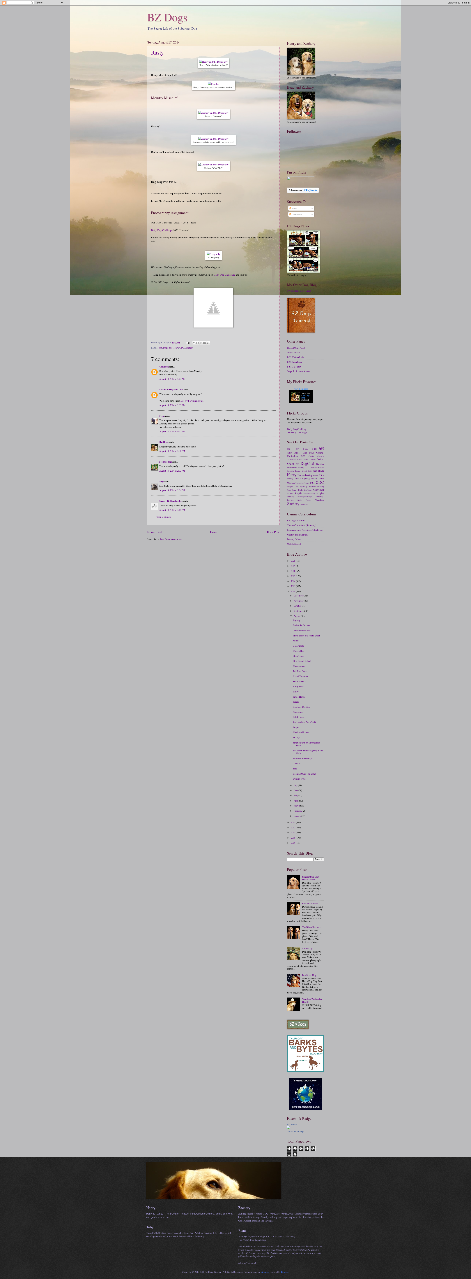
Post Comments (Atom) (171, 539)
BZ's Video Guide (295, 357)
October (298, 605)
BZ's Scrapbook (294, 361)
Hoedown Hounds (301, 732)
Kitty (321, 475)
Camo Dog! (307, 948)
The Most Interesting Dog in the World (308, 752)
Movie (306, 483)
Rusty (157, 52)
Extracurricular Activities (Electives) (305, 529)
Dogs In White (300, 778)
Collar (305, 459)
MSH (312, 482)
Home (214, 532)
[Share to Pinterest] (208, 343)
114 (306, 449)
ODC (181, 347)
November (299, 600)
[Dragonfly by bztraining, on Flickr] (213, 254)
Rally (300, 490)
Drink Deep (298, 717)
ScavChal (318, 489)
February (298, 810)
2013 (293, 822)
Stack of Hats (299, 681)
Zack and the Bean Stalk (304, 722)
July (296, 785)
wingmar (265, 1271)
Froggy (298, 471)
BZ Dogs (167, 17)
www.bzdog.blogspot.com (299, 290)
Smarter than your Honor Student (310, 878)
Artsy (289, 452)
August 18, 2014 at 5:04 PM (172, 490)
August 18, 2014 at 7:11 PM (172, 510)
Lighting (306, 478)
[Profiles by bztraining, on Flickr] (213, 83)
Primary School (294, 539)
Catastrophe (298, 645)
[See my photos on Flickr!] (300, 180)
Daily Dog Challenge (162, 230)
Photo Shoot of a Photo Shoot (306, 635)
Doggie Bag (298, 650)
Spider (299, 493)
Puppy (295, 490)
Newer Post (154, 532)
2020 (293, 560)
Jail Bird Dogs (300, 671)
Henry (175, 347)
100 (288, 449)
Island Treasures (300, 676)
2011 (293, 832)
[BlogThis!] (197, 343)
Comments (296, 214)
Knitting (290, 478)
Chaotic (296, 763)
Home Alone (299, 666)
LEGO (297, 478)
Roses (309, 490)
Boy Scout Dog (309, 975)
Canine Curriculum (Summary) (301, 525)
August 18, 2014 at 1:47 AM (172, 379)
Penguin (290, 486)
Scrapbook (291, 493)
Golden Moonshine (302, 630)
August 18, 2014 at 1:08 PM (172, 451)
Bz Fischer (292, 1125)
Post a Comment (163, 516)
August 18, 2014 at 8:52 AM (172, 431)
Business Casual (310, 903)
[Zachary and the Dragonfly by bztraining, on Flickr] (213, 112)
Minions (291, 482)
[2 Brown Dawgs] (305, 1071)
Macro (314, 478)
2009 (293, 842)
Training (290, 496)
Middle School (294, 543)
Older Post (272, 532)
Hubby (315, 475)
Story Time (298, 655)
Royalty (296, 620)
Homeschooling (305, 475)
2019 (293, 566)
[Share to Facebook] (204, 343)
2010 (293, 837)
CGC (303, 456)
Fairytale (290, 471)
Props (289, 490)
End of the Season (301, 625)
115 (311, 449)
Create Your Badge (295, 1132)
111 (293, 449)
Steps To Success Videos (298, 371)
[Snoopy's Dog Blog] (213, 326)
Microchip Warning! (302, 758)
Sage (161, 481)
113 (302, 449)
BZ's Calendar (294, 366)
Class (299, 459)
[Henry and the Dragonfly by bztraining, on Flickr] (213, 61)
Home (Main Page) (296, 347)
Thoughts (320, 493)
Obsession (297, 712)
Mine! (296, 640)
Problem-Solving (316, 486)
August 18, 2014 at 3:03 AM (172, 405)
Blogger (284, 1271)
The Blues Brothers (311, 927)
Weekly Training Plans (297, 534)
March (297, 805)
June (296, 790)
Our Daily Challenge (297, 432)
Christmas (291, 459)
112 (297, 449)
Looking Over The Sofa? (304, 773)
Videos (308, 499)
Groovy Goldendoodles (170, 501)
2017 (293, 576)
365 (160, 347)
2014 (293, 591)
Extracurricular (317, 467)
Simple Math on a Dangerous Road (306, 744)
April (296, 800)
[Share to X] (201, 343)
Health (321, 470)
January (297, 816)
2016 (293, 581)
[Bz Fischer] (288, 1128)
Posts (294, 208)
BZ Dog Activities (296, 520)
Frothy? (296, 737)
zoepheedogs (165, 461)
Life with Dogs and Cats (171, 389)
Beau (311, 452)
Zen (307, 504)
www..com (301, 389)
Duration (320, 464)
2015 (293, 586)
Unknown (164, 366)
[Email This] (194, 343)
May (296, 795)
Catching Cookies (301, 706)
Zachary (189, 347)
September (299, 611)
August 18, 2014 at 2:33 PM (172, 470)
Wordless (319, 499)
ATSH (297, 452)
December (299, 595)
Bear (305, 452)
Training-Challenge (304, 496)
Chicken (320, 456)
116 (315, 449)
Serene (296, 701)
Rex (305, 490)
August (297, 616)
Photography (301, 486)
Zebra (302, 504)
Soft (295, 768)
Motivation (299, 483)
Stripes (296, 727)
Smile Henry (299, 696)
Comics (313, 459)
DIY (297, 464)
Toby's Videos (293, 352)
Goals (304, 470)
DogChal (167, 347)
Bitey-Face (298, 686)
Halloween (312, 470)
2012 (293, 827)
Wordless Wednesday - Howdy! (312, 1000)
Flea (161, 415)
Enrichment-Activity (295, 467)
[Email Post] (187, 342)
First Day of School (302, 661)
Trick (299, 499)
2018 (293, 571)
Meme (321, 478)
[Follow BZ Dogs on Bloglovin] (303, 192)
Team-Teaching (309, 493)
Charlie (311, 456)
